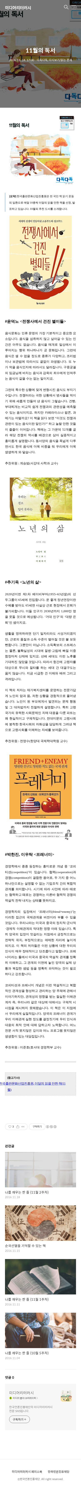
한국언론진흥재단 (58, 1471)
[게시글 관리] (23, 1127)
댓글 (9, 1377)
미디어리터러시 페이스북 (27, 1471)
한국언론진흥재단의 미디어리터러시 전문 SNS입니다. (31, 1409)
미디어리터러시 (18, 7)
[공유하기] (17, 1127)
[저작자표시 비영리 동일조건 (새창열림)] (51, 1126)
